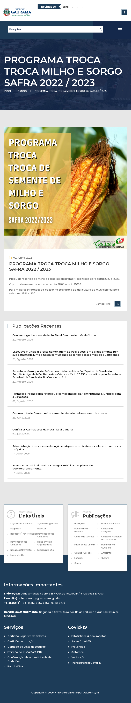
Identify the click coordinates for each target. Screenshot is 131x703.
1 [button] (67, 7)
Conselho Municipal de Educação (111, 538)
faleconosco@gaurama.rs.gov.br (32, 598)
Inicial (7, 91)
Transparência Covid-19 (86, 663)
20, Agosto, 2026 (22, 339)
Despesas (15, 528)
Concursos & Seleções (108, 530)
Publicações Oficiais (85, 544)
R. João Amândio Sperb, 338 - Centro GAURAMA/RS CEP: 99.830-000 (54, 593)
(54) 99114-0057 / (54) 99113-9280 (34, 603)
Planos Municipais (110, 523)
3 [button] (77, 7)
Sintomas (77, 652)
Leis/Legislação (45, 550)
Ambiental (106, 552)
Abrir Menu (120, 29)
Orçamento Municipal (21, 523)
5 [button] (88, 7)
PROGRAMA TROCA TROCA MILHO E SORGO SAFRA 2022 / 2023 (59, 266)
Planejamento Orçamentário (44, 543)
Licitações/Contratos (21, 550)
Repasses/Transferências (22, 533)
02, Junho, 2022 (22, 257)
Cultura (105, 558)
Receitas (41, 528)
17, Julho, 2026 (21, 453)
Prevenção (78, 646)
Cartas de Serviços (84, 536)
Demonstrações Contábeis (45, 535)
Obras (77, 563)
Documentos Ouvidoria (108, 546)
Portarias (79, 558)
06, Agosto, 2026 (22, 401)
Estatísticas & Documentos (88, 636)
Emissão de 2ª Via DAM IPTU (25, 652)
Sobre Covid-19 (81, 641)
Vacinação (78, 657)
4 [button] (82, 7)
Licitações (79, 523)
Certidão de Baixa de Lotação (27, 646)
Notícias (22, 91)
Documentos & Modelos (82, 530)
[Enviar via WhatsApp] (117, 304)
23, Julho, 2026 (21, 417)
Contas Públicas (83, 552)
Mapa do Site (17, 555)
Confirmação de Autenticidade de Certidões (30, 659)
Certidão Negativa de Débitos (27, 636)
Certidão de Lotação (21, 641)
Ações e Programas (47, 523)
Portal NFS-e (15, 666)
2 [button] (72, 7)
